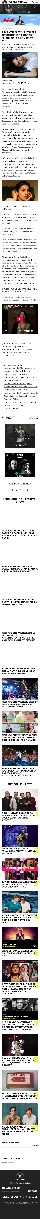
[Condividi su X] (19, 83)
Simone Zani (7, 80)
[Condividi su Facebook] (16, 83)
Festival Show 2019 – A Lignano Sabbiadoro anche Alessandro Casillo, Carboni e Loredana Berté (21, 386)
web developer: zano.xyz (20, 1205)
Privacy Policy (33, 1202)
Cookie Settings (29, 1203)
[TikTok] (36, 1197)
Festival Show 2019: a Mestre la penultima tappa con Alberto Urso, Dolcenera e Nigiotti (19, 377)
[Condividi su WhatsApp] (13, 83)
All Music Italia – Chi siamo (8, 1202)
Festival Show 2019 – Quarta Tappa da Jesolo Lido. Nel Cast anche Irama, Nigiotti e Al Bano (21, 396)
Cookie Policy (10, 1203)
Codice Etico (25, 1202)
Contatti (19, 1202)
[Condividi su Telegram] (22, 83)
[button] (25, 83)
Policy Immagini (20, 1203)
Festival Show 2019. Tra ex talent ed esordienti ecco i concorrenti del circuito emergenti (20, 405)
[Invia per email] (28, 83)
